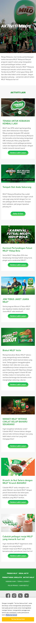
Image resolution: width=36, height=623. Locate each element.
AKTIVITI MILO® (28, 577)
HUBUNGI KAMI (11, 581)
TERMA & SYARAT (23, 581)
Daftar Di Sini (18, 214)
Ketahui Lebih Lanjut (18, 153)
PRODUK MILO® (12, 573)
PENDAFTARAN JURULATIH (12, 577)
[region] (18, 610)
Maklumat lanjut (11, 615)
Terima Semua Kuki (18, 619)
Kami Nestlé (24, 585)
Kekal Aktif (24, 573)
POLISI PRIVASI (13, 585)
